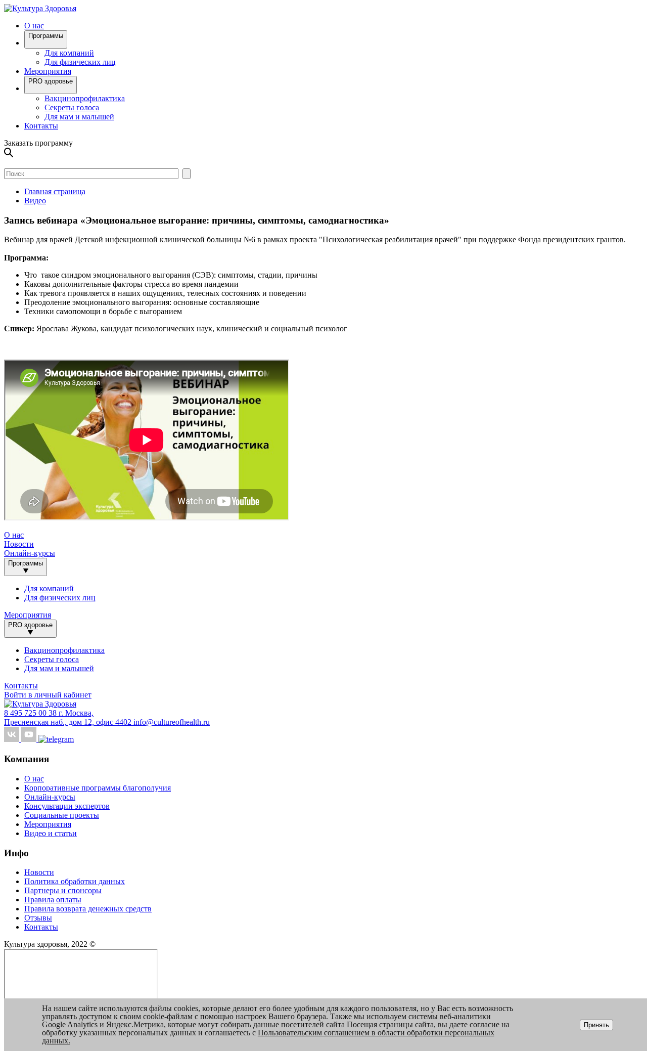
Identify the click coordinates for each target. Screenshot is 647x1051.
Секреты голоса (71, 107)
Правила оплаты (52, 899)
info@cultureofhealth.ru (171, 722)
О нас (34, 778)
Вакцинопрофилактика (84, 98)
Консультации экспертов (67, 806)
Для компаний (69, 53)
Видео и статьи (50, 833)
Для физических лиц (80, 62)
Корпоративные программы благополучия (97, 787)
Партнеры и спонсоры (63, 890)
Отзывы (38, 917)
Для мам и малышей (79, 116)
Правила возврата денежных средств (88, 908)
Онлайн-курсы (29, 553)
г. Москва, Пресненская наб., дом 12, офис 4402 (68, 717)
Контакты (41, 125)
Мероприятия (47, 71)
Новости (19, 544)
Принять (596, 1025)
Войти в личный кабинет (47, 694)
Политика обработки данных (74, 881)
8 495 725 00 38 (31, 713)
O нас (34, 25)
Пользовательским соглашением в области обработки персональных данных (268, 1036)
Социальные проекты (61, 815)
